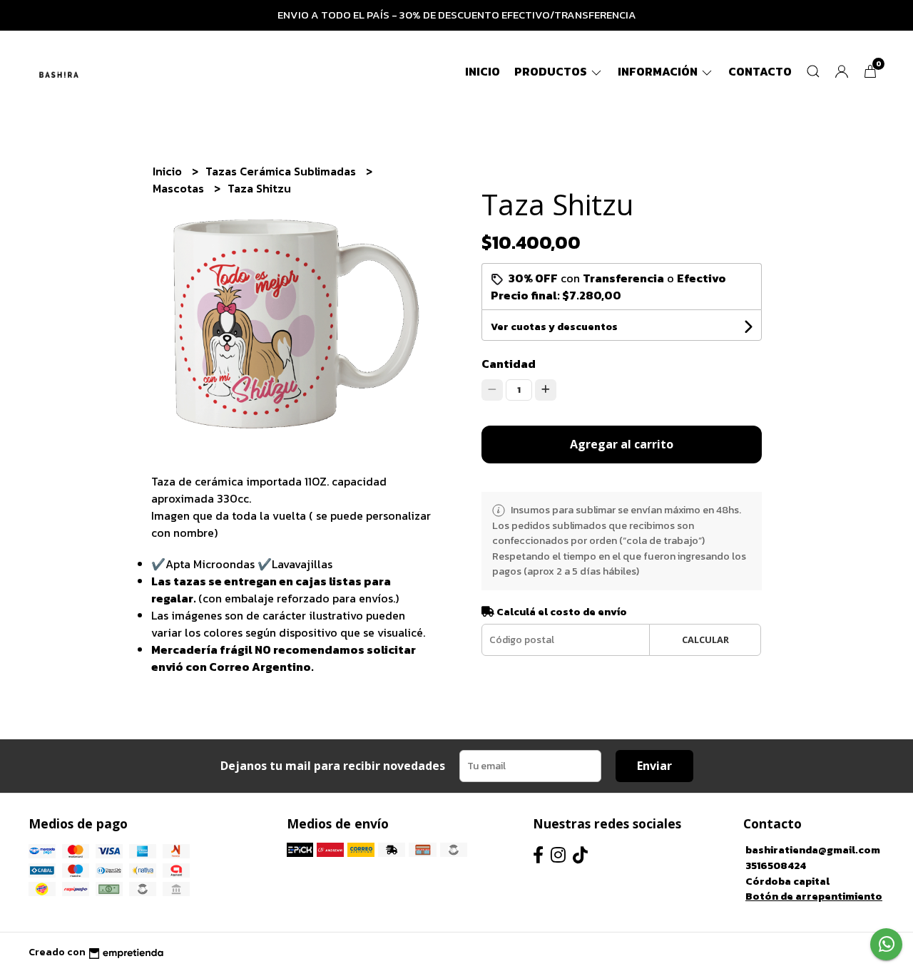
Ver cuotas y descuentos (554, 326)
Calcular (705, 639)
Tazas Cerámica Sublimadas (282, 171)
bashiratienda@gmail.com (812, 850)
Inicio (482, 71)
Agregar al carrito (621, 444)
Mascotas (180, 188)
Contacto (760, 71)
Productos (551, 71)
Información (659, 71)
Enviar (654, 766)
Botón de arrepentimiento (813, 896)
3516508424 (775, 865)
